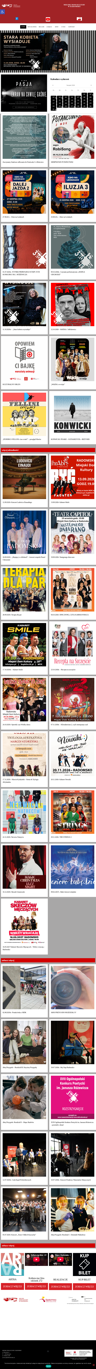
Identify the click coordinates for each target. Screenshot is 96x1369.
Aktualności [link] (32, 27)
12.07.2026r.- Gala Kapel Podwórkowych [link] (17, 1180)
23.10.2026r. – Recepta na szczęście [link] (63, 670)
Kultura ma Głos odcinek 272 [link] (36, 1279)
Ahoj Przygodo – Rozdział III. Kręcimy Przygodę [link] (20, 1067)
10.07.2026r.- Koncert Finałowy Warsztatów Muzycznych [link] (71, 1180)
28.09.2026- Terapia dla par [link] (12, 615)
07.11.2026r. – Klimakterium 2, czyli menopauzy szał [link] (69, 725)
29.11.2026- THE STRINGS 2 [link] (61, 837)
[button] (33, 69)
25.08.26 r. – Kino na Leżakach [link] (61, 217)
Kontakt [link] (72, 27)
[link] (2, 11)
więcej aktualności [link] (10, 450)
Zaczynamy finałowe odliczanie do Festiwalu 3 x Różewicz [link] (23, 162)
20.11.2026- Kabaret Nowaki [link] (61, 779)
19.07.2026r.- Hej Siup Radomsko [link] (62, 1067)
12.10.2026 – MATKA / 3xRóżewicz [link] (63, 329)
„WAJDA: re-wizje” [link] (58, 384)
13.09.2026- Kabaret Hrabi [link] (60, 502)
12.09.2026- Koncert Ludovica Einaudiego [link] (17, 502)
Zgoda (48, 1366)
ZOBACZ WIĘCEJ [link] (12, 1286)
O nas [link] (63, 27)
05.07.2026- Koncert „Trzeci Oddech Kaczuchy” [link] (19, 1235)
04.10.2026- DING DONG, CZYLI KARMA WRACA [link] (70, 615)
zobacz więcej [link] (8, 960)
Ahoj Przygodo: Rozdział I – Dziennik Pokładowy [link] (68, 1235)
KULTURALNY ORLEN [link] (11, 384)
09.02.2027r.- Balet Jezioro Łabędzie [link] (63, 892)
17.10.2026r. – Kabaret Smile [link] (13, 670)
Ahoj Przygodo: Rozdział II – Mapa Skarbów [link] (18, 1122)
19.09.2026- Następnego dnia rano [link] (62, 557)
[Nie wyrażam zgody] (94, 1365)
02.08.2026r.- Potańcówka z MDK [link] (14, 1012)
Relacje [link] (41, 27)
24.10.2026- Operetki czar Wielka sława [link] (16, 725)
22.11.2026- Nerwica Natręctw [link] (13, 837)
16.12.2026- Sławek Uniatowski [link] (14, 892)
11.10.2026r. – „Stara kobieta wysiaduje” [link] (17, 329)
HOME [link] (23, 27)
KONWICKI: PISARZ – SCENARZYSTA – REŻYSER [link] (70, 439)
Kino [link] (56, 27)
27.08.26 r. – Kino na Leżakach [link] (13, 217)
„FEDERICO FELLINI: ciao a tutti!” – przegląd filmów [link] (22, 439)
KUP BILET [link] (84, 1279)
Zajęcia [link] (49, 27)
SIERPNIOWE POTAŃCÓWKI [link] (62, 162)
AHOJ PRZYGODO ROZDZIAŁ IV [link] (63, 1012)
